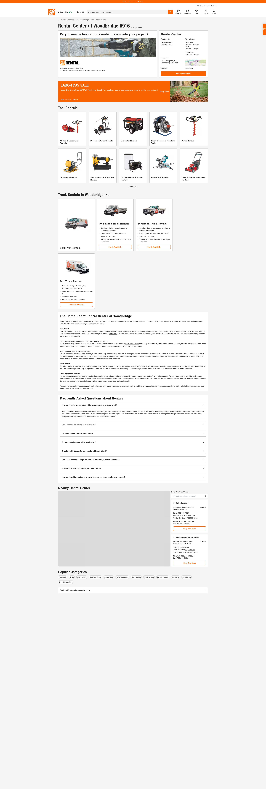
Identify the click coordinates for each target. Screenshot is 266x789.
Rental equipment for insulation (71, 356)
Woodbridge (84, 20)
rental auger (97, 346)
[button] (133, 405)
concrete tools (118, 346)
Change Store (136, 27)
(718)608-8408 (189, 550)
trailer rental (97, 414)
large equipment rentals (119, 376)
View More (132, 186)
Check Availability (115, 247)
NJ (77, 20)
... (59, 20)
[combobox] (127, 12)
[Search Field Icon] (170, 12)
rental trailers (168, 378)
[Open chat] (264, 29)
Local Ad (164, 68)
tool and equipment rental (80, 414)
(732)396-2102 (192, 518)
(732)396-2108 (189, 515)
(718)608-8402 (192, 552)
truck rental (199, 366)
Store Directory (68, 20)
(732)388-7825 (183, 513)
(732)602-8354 (167, 44)
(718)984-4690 (183, 547)
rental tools (113, 334)
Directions (189, 68)
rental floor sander (132, 344)
